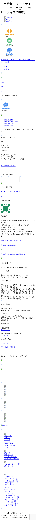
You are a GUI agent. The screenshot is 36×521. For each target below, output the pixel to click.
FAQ (7, 19)
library (6, 66)
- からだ (7, 440)
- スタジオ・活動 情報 (11, 459)
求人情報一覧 (8, 466)
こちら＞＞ (5, 330)
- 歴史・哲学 (8, 444)
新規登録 (9, 21)
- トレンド (7, 442)
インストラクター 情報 (12, 497)
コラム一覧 (8, 436)
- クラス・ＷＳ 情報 (10, 457)
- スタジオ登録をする (11, 482)
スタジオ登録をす (10, 505)
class (5, 68)
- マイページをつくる (11, 480)
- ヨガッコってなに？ (11, 478)
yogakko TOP (8, 476)
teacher (6, 69)
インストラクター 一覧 (12, 464)
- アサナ (7, 438)
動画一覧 (7, 453)
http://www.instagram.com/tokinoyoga (14, 254)
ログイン (9, 17)
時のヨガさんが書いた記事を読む (12, 240)
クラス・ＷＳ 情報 (10, 501)
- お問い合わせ (9, 484)
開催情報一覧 (8, 455)
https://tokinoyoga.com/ (9, 245)
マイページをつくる (11, 503)
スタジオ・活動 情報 (11, 499)
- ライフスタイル (10, 445)
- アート (7, 447)
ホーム (6, 487)
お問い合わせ (8, 491)
